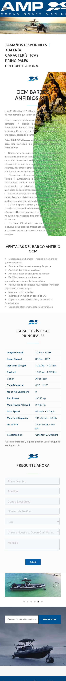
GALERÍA (13, 50)
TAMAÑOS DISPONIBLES (26, 45)
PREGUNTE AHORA (21, 66)
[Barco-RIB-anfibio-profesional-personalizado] (33, 585)
